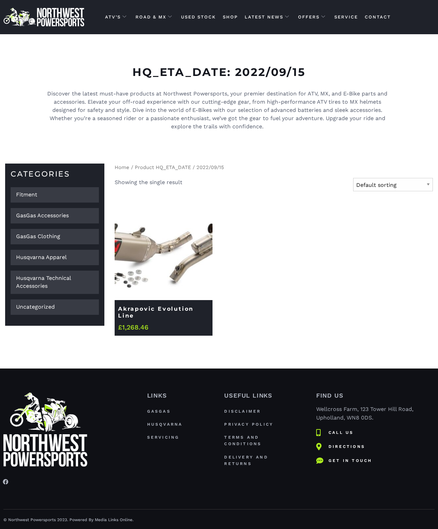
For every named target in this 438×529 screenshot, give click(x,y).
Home (122, 167)
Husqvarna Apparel (41, 257)
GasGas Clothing (38, 236)
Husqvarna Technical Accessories (43, 282)
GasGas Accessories (42, 215)
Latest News (264, 17)
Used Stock (198, 17)
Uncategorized (35, 307)
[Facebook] (5, 481)
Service (346, 17)
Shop (230, 17)
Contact (378, 17)
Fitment (26, 194)
